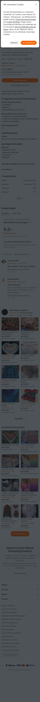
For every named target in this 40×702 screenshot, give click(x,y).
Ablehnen (14, 43)
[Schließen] (36, 4)
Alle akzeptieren (28, 43)
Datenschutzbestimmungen (25, 19)
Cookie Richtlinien (13, 22)
